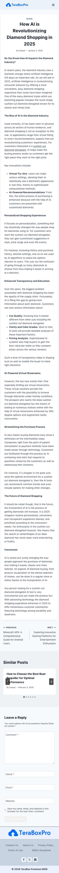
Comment (12, 734)
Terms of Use (15, 850)
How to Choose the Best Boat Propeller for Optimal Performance (26, 678)
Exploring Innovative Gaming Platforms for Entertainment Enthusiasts (44, 635)
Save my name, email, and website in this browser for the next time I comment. (28, 810)
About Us (28, 845)
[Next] (51, 681)
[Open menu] (53, 5)
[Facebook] (23, 859)
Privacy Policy (45, 845)
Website (10, 801)
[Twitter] (29, 859)
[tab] (24, 697)
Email (9, 787)
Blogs (29, 19)
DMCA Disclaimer (41, 850)
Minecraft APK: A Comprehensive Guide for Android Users (13, 635)
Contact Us (12, 845)
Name (10, 774)
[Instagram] (35, 859)
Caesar (22, 50)
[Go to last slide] (7, 681)
